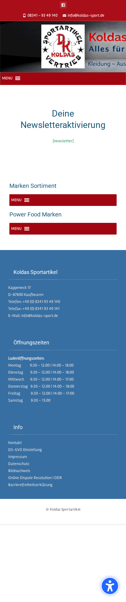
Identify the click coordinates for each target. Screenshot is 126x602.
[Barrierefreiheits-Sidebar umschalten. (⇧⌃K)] (110, 586)
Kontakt (15, 442)
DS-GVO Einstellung (25, 449)
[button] (7, 78)
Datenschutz (18, 463)
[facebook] (63, 4)
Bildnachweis (19, 470)
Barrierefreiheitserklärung (30, 484)
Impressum (17, 456)
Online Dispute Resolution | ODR (35, 477)
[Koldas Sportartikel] (63, 46)
